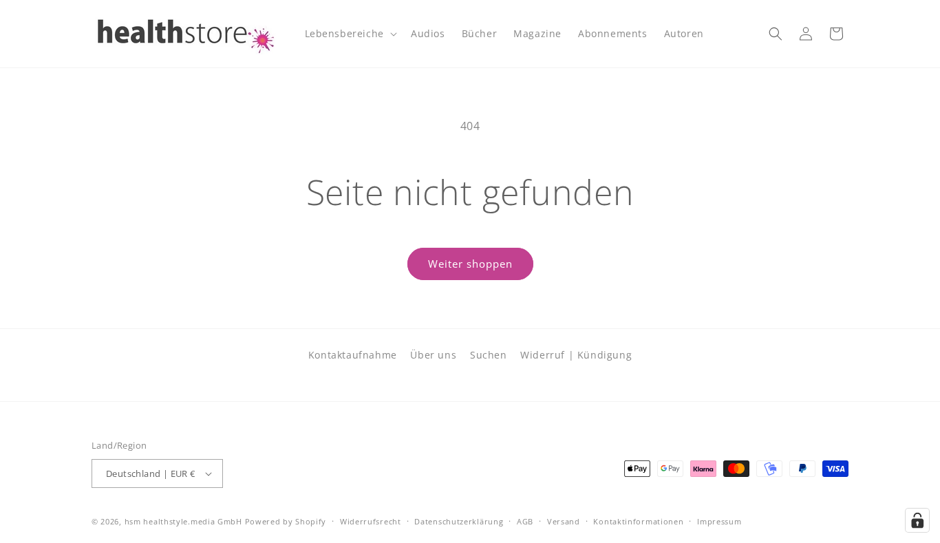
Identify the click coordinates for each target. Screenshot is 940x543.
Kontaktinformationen (638, 521)
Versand (563, 521)
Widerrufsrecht (370, 521)
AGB (525, 521)
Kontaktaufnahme (352, 354)
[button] (350, 33)
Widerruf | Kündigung (576, 354)
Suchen (488, 354)
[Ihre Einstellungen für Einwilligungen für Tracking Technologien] (917, 520)
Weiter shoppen (470, 263)
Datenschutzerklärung (458, 521)
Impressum (719, 521)
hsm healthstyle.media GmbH (183, 521)
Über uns (433, 354)
